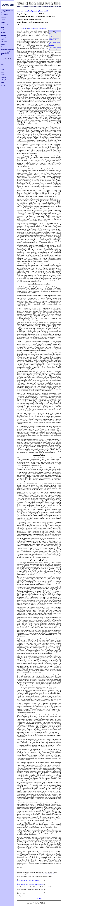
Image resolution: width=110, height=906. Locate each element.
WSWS (18, 11)
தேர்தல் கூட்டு (53, 33)
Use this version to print (22, 28)
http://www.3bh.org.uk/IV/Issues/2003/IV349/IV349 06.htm (42, 873)
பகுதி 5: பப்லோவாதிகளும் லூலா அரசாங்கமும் (55, 48)
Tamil (22, 11)
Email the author (42, 28)
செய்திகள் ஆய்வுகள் (31, 11)
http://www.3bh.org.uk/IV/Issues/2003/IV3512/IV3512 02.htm (30, 884)
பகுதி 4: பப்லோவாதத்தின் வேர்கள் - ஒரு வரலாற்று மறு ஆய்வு (55, 44)
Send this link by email (33, 28)
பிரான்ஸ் (46, 11)
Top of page (38, 898)
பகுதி (51, 32)
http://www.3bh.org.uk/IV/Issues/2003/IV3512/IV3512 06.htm (30, 880)
